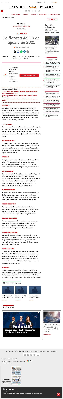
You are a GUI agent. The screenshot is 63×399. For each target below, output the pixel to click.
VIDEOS (51, 19)
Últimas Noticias (15, 14)
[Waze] (31, 361)
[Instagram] (35, 10)
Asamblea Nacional (55, 14)
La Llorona (25, 14)
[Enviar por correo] (28, 51)
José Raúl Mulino (43, 14)
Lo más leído (52, 60)
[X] (29, 10)
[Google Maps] (28, 361)
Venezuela (33, 14)
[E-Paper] (54, 2)
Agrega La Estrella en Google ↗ (29, 75)
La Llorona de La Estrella (22, 47)
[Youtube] (38, 10)
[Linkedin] (24, 51)
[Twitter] (15, 51)
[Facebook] (32, 10)
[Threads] (26, 10)
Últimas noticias (52, 94)
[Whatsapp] (21, 51)
